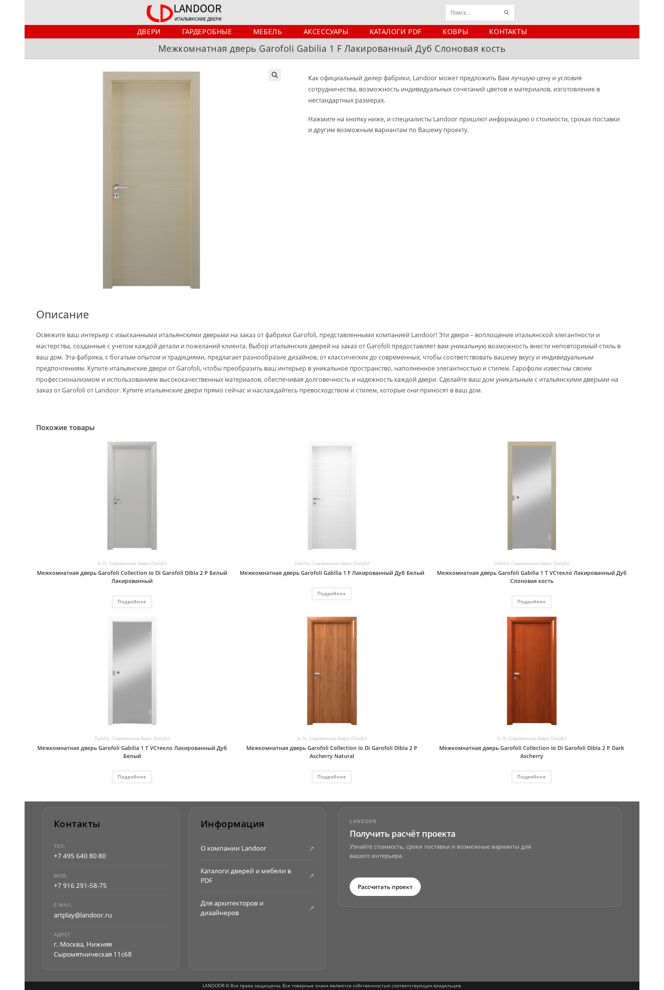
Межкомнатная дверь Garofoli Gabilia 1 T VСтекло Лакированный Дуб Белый (132, 752)
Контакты (77, 823)
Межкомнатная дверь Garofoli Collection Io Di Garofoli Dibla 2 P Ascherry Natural (331, 752)
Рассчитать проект (385, 887)
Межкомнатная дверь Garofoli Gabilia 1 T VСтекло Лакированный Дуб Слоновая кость (532, 576)
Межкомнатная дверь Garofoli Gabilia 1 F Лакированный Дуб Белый (332, 572)
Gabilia (301, 563)
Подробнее (132, 601)
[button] (275, 75)
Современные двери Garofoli (138, 563)
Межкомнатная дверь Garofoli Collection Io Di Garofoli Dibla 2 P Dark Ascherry (531, 752)
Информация (233, 823)
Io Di (101, 563)
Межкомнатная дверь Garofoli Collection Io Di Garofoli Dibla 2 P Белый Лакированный (132, 576)
